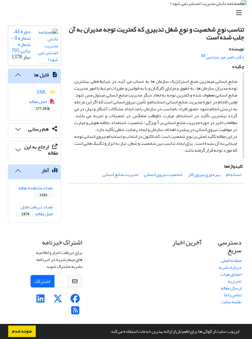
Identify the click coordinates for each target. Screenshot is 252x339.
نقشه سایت (231, 301)
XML (41, 92)
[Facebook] (75, 300)
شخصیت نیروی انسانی (163, 174)
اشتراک (42, 281)
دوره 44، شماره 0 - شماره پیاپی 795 (21, 41)
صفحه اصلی (231, 260)
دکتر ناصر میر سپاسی (225, 57)
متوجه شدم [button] (22, 331)
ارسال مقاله (231, 288)
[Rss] (75, 312)
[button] (108, 332)
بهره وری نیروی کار (204, 174)
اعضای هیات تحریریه (231, 278)
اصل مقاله (40, 104)
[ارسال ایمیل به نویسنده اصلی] (203, 56)
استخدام (234, 174)
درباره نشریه (230, 267)
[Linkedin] (40, 300)
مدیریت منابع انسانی (120, 174)
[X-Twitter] (58, 300)
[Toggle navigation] (128, 13)
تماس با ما (233, 294)
